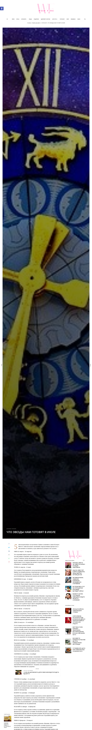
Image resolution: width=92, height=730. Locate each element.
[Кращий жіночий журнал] (46, 8)
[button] (2, 8)
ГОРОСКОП (44, 23)
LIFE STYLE (26, 670)
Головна (29, 23)
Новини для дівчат (36, 23)
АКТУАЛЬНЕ (9, 528)
